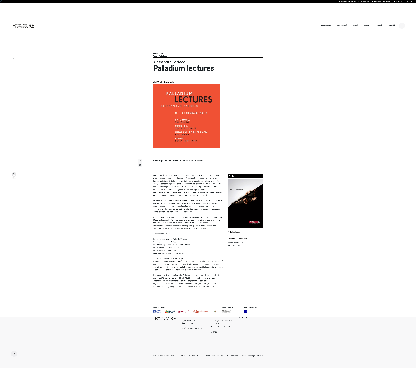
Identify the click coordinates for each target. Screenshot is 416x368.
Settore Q (259, 356)
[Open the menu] (402, 26)
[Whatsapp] (140, 165)
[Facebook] (239, 316)
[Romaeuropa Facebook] (394, 1)
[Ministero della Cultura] (157, 311)
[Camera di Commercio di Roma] (200, 311)
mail (211, 332)
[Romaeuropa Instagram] (396, 1)
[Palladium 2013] (245, 181)
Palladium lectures (235, 243)
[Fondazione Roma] (215, 311)
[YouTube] (250, 316)
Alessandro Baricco (236, 245)
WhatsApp (188, 323)
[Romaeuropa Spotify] (399, 1)
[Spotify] (246, 316)
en (411, 1)
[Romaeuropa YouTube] (401, 1)
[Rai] (245, 311)
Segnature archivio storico (238, 239)
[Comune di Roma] (183, 311)
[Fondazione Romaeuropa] (23, 25)
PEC (215, 332)
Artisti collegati (234, 232)
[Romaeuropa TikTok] (404, 1)
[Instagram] (243, 316)
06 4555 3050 (190, 321)
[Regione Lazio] (170, 311)
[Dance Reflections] (226, 311)
